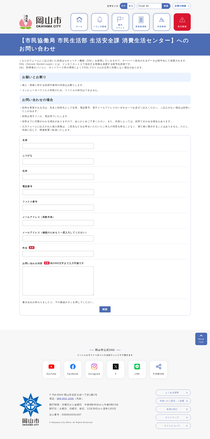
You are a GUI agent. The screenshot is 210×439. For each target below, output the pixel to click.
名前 (24, 140)
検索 (166, 6)
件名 (24, 248)
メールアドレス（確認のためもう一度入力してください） (55, 232)
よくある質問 (172, 392)
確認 (104, 309)
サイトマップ (172, 417)
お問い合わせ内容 (32, 263)
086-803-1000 (65, 398)
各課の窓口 (172, 409)
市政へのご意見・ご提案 (172, 401)
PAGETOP (201, 340)
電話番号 (27, 186)
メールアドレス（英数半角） (38, 217)
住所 (24, 171)
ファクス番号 (30, 201)
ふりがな (27, 155)
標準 (123, 6)
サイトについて (172, 426)
